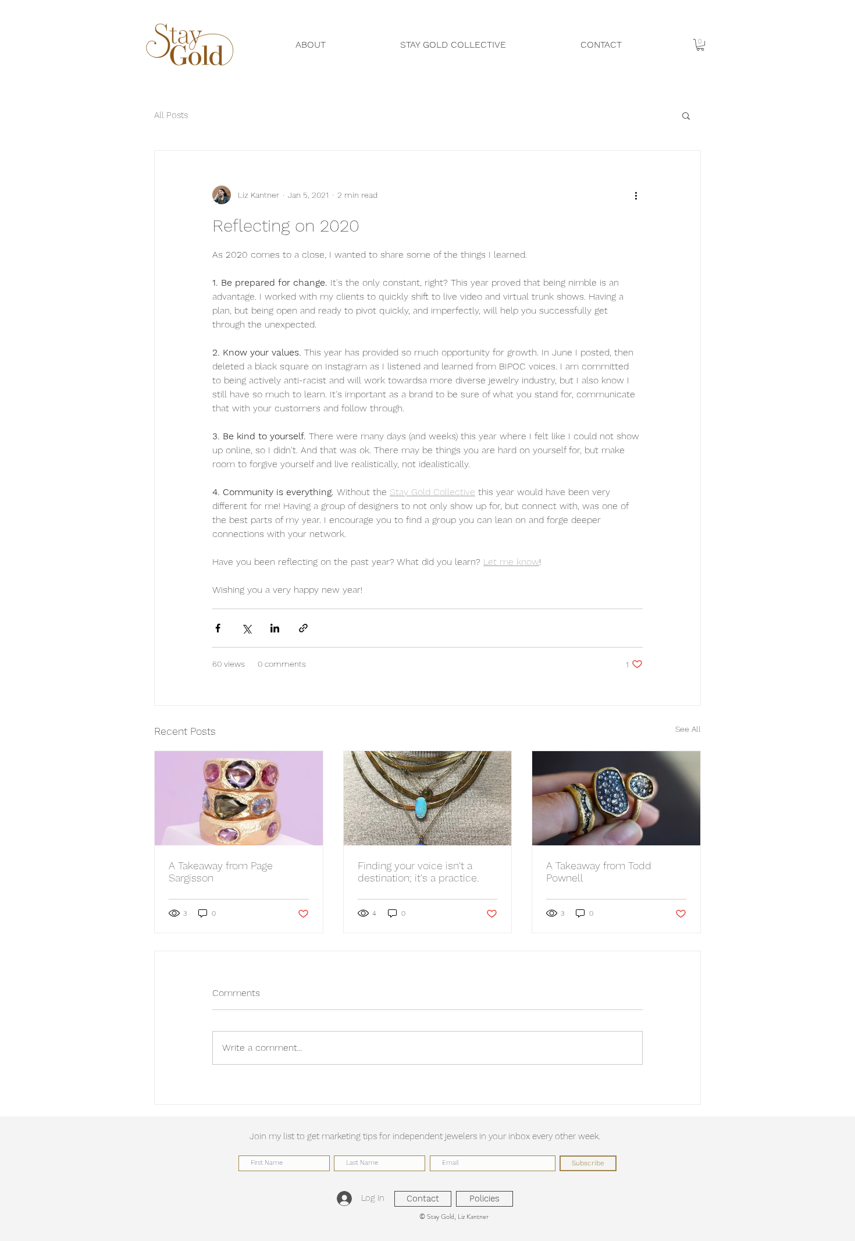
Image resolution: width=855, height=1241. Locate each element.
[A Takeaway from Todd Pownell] (616, 798)
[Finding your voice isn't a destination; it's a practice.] (428, 798)
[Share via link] (303, 628)
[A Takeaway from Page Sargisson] (239, 798)
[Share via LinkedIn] (274, 628)
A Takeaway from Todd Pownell (598, 871)
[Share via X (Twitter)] (246, 628)
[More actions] (636, 195)
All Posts (171, 115)
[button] (700, 45)
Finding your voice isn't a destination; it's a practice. (418, 871)
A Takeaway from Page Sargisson (221, 871)
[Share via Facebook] (217, 628)
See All (688, 729)
